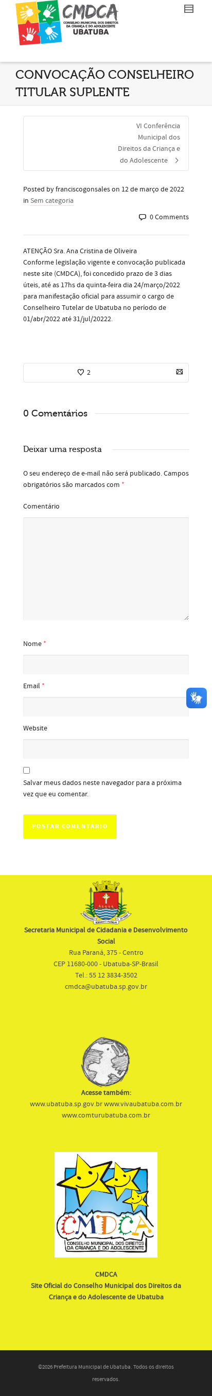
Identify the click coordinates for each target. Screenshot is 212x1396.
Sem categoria (52, 200)
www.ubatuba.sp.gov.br (66, 1104)
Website (35, 728)
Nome (32, 644)
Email (31, 686)
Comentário (41, 506)
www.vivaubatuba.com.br (143, 1104)
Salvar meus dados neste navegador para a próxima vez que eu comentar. (102, 788)
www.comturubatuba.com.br (106, 1115)
